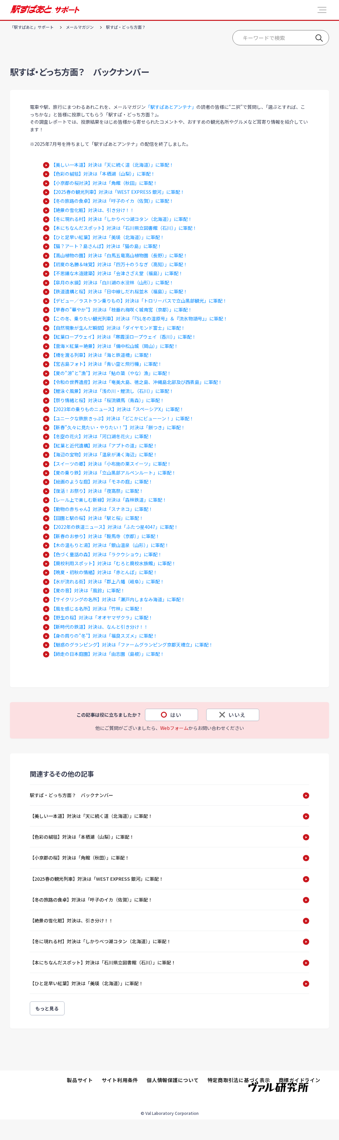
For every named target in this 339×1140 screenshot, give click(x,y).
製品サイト (80, 1080)
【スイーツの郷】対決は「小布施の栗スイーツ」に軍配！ (111, 463)
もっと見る (47, 1008)
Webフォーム (174, 728)
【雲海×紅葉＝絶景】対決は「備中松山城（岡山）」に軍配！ (114, 346)
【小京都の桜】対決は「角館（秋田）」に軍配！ (79, 857)
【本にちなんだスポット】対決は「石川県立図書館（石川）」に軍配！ (124, 228)
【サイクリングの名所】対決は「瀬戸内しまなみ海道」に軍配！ (118, 599)
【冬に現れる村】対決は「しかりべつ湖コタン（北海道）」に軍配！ (121, 219)
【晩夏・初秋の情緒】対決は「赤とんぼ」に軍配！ (104, 572)
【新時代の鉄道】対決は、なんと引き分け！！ (99, 626)
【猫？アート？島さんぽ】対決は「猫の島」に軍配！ (106, 246)
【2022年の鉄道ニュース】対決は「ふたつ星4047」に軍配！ (114, 527)
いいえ (237, 715)
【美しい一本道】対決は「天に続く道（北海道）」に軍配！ (112, 164)
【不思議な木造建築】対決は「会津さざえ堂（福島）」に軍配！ (117, 273)
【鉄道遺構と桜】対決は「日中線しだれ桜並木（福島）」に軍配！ (119, 291)
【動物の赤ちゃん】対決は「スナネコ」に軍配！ (102, 509)
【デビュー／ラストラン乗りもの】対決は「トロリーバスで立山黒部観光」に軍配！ (139, 300)
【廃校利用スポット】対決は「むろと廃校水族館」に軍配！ (113, 563)
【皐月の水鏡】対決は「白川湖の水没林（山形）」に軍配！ (112, 282)
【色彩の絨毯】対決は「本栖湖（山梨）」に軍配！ (103, 173)
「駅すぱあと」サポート (32, 27)
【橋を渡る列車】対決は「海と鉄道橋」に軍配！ (102, 355)
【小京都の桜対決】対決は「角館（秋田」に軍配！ (104, 183)
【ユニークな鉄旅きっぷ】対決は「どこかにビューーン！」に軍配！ (122, 418)
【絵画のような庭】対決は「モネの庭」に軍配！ (102, 481)
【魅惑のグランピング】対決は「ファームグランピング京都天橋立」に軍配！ (132, 644)
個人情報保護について (173, 1080)
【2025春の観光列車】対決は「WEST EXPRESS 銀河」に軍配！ (118, 192)
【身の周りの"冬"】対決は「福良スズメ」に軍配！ (104, 635)
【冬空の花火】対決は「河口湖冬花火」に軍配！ (102, 436)
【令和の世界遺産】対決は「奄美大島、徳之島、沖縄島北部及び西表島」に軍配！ (136, 382)
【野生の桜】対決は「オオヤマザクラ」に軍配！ (102, 617)
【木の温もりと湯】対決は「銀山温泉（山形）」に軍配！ (110, 545)
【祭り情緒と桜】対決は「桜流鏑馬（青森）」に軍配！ (108, 400)
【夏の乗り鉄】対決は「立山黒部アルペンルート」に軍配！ (113, 472)
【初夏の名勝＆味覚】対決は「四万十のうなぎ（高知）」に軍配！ (119, 264)
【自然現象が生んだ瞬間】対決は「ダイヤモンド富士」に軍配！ (118, 327)
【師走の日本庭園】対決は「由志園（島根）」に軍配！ (108, 654)
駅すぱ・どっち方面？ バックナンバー (71, 795)
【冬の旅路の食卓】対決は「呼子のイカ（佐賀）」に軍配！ (112, 200)
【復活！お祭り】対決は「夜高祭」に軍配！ (97, 490)
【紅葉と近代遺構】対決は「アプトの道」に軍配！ (104, 445)
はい (176, 715)
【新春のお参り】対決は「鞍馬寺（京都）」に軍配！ (105, 536)
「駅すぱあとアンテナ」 (171, 107)
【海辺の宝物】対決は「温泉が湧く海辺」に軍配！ (104, 454)
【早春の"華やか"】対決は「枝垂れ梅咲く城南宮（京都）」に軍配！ (121, 309)
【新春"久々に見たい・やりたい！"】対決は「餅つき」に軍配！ (118, 427)
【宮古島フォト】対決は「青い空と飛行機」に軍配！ (106, 363)
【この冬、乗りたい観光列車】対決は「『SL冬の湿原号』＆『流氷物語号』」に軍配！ (139, 318)
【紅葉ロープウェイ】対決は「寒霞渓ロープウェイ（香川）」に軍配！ (123, 336)
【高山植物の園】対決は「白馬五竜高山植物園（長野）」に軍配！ (119, 255)
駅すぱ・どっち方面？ (126, 27)
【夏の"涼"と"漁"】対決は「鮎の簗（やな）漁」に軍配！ (111, 373)
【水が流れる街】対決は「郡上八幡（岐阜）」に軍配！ (108, 581)
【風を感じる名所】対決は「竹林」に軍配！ (97, 608)
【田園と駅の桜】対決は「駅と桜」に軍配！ (97, 518)
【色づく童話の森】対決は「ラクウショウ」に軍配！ (106, 554)
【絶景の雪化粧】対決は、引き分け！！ (92, 210)
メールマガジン (80, 27)
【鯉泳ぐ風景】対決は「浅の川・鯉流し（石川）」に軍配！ (112, 391)
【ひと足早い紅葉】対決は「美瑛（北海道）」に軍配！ (108, 237)
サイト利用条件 (120, 1080)
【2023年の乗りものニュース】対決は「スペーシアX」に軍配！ (117, 409)
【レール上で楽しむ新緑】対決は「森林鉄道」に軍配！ (109, 499)
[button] (322, 10)
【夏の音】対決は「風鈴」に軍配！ (88, 590)
